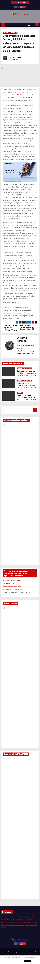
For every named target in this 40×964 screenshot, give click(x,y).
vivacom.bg (31, 278)
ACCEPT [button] (27, 961)
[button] (33, 25)
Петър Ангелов (17, 57)
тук (18, 302)
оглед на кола (12, 922)
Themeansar (20, 953)
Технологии (13, 32)
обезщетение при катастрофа (27, 922)
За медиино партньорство (12, 586)
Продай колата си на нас (10, 917)
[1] (11, 288)
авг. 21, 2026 (21, 375)
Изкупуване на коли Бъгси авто (12, 925)
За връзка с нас (8, 583)
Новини (6, 32)
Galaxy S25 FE (17, 95)
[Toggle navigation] (29, 24)
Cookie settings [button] (16, 961)
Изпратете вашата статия (12, 581)
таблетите (26, 95)
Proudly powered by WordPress (14, 951)
